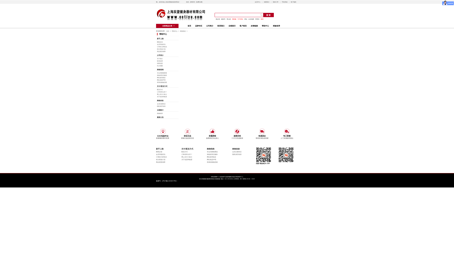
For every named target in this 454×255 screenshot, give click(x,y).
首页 (189, 26)
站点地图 (160, 66)
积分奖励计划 (161, 49)
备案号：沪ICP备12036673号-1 (168, 181)
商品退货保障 (161, 51)
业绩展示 (232, 26)
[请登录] (192, 2)
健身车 (223, 19)
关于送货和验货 (162, 97)
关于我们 (160, 59)
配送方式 (160, 89)
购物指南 (160, 69)
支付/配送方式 (162, 86)
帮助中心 (265, 26)
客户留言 (243, 26)
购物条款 (183, 31)
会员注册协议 (161, 104)
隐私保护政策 (161, 106)
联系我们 (221, 26)
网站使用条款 (161, 78)
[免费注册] (199, 2)
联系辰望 (160, 61)
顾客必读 (160, 42)
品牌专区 (198, 26)
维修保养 (276, 26)
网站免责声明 (161, 80)
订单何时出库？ (162, 92)
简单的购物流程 (162, 82)
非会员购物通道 (162, 73)
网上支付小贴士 (162, 94)
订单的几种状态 (162, 47)
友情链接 (254, 26)
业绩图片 (160, 110)
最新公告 (160, 117)
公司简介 (209, 26)
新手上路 (160, 39)
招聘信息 (160, 63)
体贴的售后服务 (162, 75)
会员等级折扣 (161, 44)
